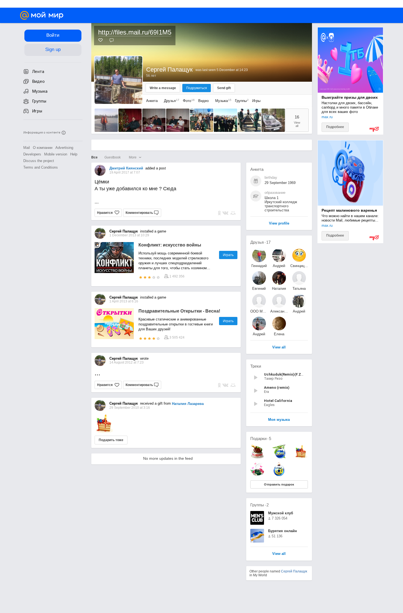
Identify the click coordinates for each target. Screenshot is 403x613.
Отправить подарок (279, 484)
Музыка (222, 101)
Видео (204, 101)
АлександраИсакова (279, 311)
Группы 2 (259, 505)
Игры (256, 101)
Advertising (64, 148)
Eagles (269, 405)
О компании (42, 148)
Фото (187, 101)
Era (266, 392)
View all (279, 554)
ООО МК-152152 (259, 311)
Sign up (53, 49)
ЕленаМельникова (279, 334)
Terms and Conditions (40, 167)
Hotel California (278, 401)
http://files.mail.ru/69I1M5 (134, 32)
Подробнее (335, 127)
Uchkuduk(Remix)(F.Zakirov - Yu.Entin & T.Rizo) (305, 374)
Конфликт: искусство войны (169, 245)
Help (73, 154)
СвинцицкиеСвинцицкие (299, 266)
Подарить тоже (111, 440)
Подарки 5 (260, 438)
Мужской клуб (280, 513)
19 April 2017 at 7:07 (124, 172)
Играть (228, 255)
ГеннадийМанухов (259, 266)
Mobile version (55, 154)
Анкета (152, 101)
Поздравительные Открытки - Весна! (179, 311)
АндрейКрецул (259, 334)
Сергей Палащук (294, 571)
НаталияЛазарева (279, 288)
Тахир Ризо (273, 378)
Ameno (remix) (277, 387)
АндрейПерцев (299, 311)
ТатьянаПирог (299, 288)
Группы (240, 101)
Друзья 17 (260, 242)
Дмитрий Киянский (126, 168)
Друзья (170, 101)
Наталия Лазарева (188, 404)
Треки (255, 366)
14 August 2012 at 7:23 (126, 362)
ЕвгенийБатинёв (259, 288)
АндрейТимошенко (279, 266)
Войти (52, 35)
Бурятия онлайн (282, 531)
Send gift (224, 88)
